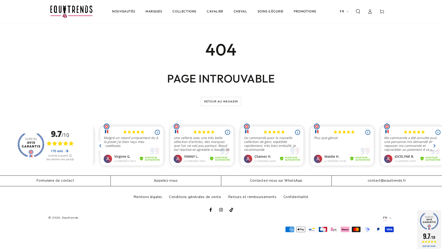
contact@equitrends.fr (387, 180)
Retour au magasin (221, 101)
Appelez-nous (165, 180)
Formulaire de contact (55, 180)
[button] (358, 11)
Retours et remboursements (252, 197)
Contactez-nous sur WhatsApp (276, 180)
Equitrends (70, 217)
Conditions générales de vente (195, 197)
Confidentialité (295, 197)
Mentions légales (148, 197)
